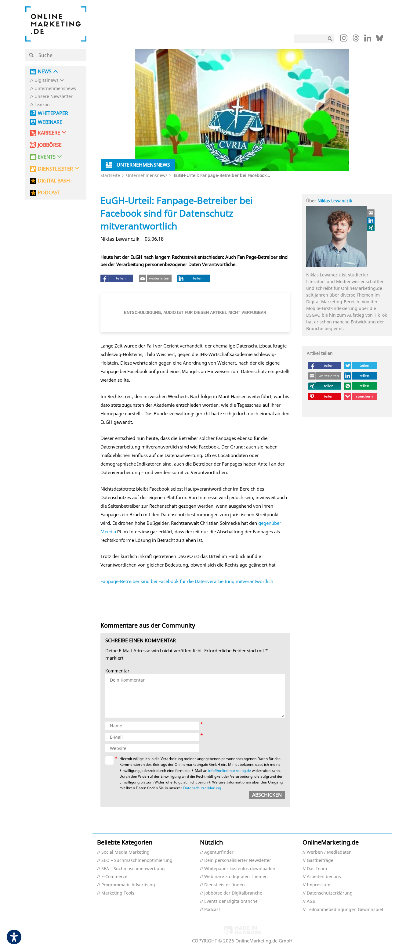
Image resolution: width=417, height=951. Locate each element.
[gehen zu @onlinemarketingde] (355, 39)
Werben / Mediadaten (329, 852)
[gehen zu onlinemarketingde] (343, 39)
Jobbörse (50, 145)
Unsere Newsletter (53, 96)
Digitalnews (46, 80)
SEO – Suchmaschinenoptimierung (136, 860)
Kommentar (117, 671)
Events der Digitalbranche (231, 901)
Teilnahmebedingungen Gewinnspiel (345, 909)
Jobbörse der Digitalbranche (233, 893)
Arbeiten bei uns (324, 876)
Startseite (110, 175)
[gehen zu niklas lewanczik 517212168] (371, 220)
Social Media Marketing (125, 852)
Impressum (318, 885)
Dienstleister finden (224, 885)
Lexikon (42, 104)
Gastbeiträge (320, 860)
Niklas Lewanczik (334, 201)
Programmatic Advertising (128, 885)
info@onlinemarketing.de (229, 770)
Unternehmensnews (55, 88)
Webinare (50, 122)
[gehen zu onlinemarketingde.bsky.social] (379, 39)
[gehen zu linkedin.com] (367, 39)
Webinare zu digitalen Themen (236, 876)
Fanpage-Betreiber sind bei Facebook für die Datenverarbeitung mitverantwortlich (186, 581)
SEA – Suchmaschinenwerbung (133, 868)
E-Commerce (114, 876)
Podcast (212, 909)
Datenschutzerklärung (202, 788)
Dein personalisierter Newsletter (237, 860)
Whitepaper (53, 113)
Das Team (317, 868)
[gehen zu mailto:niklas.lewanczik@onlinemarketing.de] (371, 213)
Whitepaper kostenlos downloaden (239, 868)
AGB (311, 901)
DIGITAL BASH (54, 181)
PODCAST (49, 193)
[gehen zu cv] (371, 227)
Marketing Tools (117, 893)
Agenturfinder (219, 852)
